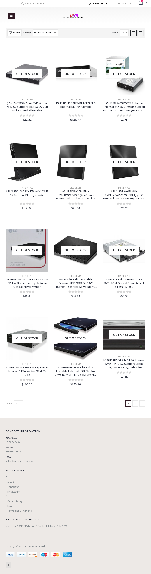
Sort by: (27, 32)
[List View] (140, 33)
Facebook (8, 565)
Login (10, 506)
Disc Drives (27, 99)
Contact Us (13, 487)
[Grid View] (133, 33)
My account (13, 491)
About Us (12, 482)
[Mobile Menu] (11, 16)
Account (123, 3)
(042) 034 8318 (13, 451)
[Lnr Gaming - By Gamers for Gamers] (72, 16)
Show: (115, 32)
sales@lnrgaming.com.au (20, 461)
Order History (14, 501)
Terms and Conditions (19, 510)
